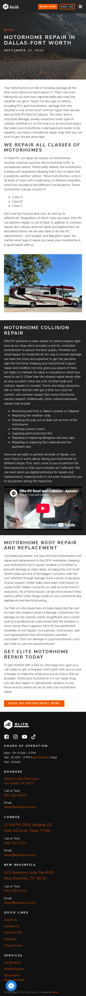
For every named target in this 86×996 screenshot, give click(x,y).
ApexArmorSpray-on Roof (14, 977)
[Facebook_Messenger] (11, 985)
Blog (9, 30)
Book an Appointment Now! (34, 703)
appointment (40, 757)
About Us (10, 920)
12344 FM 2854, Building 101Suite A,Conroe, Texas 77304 (28, 827)
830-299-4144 (15, 891)
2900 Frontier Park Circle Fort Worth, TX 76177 (21, 781)
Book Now (48, 6)
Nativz (55, 992)
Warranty (10, 939)
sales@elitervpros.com (20, 807)
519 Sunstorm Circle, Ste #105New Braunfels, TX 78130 (29, 875)
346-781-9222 (15, 843)
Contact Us (11, 926)
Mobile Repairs (14, 969)
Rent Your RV (13, 932)
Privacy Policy (13, 945)
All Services (12, 962)
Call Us (67, 6)
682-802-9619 (15, 795)
